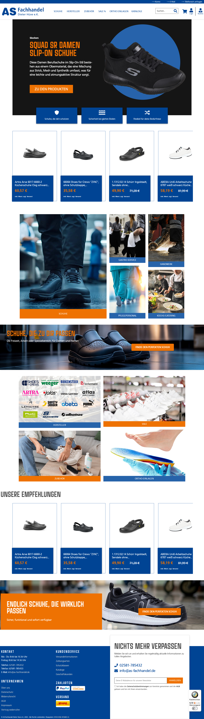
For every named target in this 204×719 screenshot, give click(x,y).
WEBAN (57, 717)
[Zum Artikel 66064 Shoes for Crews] (83, 153)
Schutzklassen (62, 665)
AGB (3, 701)
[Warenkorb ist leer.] (184, 11)
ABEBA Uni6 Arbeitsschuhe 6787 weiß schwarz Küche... (176, 183)
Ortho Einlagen (119, 11)
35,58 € (69, 191)
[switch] (195, 708)
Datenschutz (7, 692)
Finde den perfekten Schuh (153, 347)
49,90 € (118, 191)
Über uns (5, 687)
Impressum (6, 705)
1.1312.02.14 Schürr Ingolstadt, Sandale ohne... (129, 183)
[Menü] (199, 691)
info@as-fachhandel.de (19, 672)
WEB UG (65, 717)
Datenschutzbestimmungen (138, 686)
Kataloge (137, 11)
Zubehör (89, 11)
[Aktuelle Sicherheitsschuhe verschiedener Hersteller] (23, 11)
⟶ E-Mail (171, 2)
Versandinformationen (66, 656)
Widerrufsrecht (8, 696)
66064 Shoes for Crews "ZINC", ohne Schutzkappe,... (81, 183)
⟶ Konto (156, 2)
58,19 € (167, 191)
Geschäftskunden (64, 674)
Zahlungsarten (63, 661)
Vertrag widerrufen (10, 709)
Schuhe (58, 11)
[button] (174, 10)
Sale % (102, 11)
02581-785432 (16, 665)
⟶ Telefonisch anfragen (192, 2)
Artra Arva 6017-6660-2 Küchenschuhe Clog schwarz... (32, 183)
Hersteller (73, 11)
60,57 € (21, 191)
